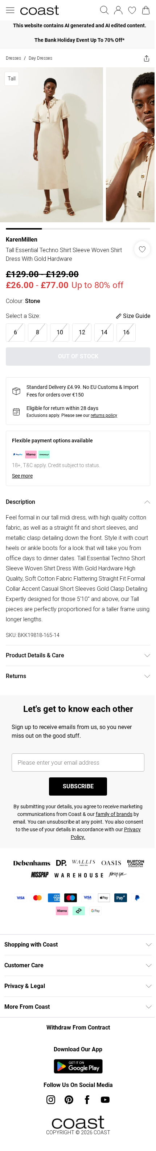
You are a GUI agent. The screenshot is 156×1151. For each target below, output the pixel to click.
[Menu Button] (10, 10)
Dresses (13, 58)
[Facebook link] (87, 1099)
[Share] (146, 58)
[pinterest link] (69, 1099)
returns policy (104, 415)
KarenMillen (21, 239)
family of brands (114, 814)
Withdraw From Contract (78, 1027)
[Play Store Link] (78, 1066)
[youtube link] (105, 1099)
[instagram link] (50, 1099)
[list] (78, 25)
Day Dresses (40, 58)
